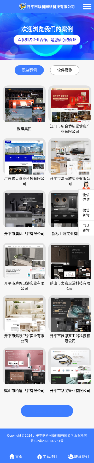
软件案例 (65, 70)
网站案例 (29, 70)
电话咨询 (86, 227)
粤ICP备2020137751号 (47, 441)
